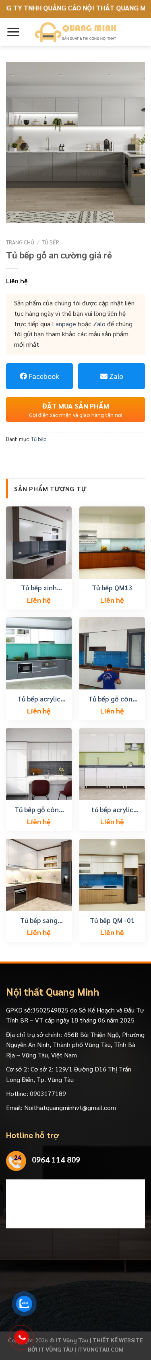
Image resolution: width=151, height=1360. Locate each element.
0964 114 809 (56, 1159)
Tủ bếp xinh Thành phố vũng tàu (38, 587)
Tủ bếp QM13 (112, 587)
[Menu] (13, 32)
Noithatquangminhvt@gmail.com (70, 1107)
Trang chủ (20, 242)
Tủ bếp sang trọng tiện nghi (38, 920)
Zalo (99, 323)
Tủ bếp (50, 242)
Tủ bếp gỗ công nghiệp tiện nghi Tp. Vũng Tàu (38, 809)
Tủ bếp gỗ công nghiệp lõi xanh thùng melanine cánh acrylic (112, 698)
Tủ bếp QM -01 (112, 920)
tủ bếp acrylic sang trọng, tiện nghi (112, 809)
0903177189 (48, 1093)
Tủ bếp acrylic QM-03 (38, 698)
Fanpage (64, 323)
